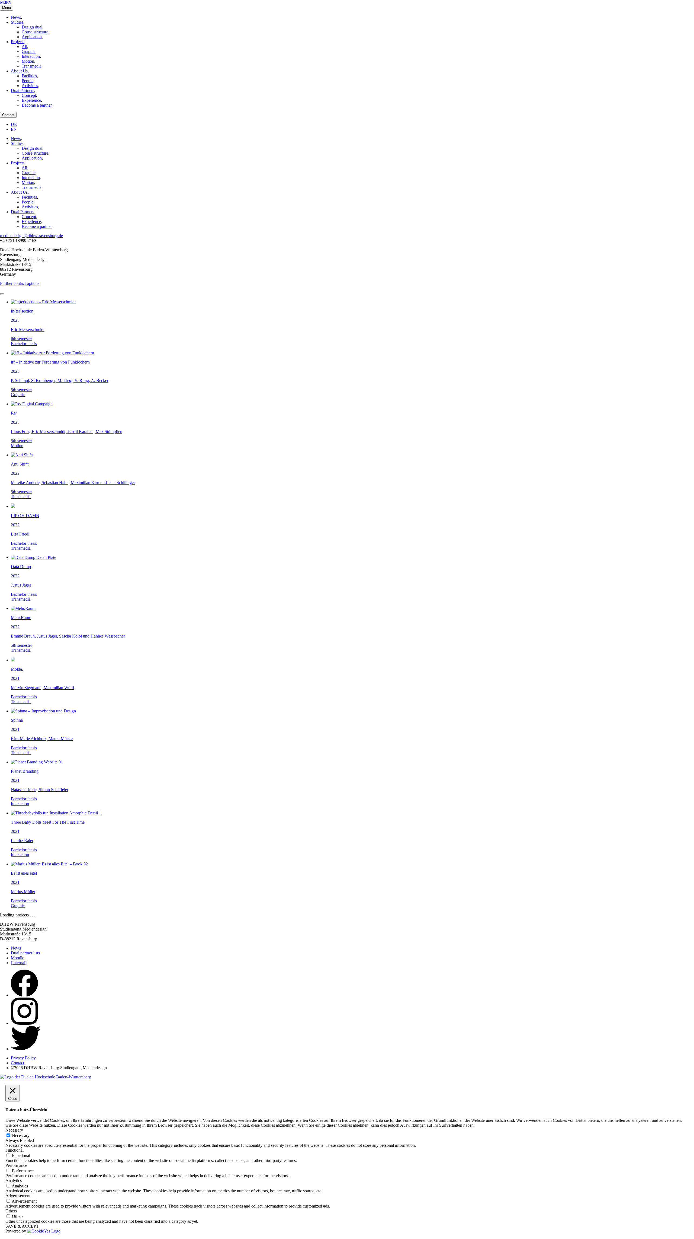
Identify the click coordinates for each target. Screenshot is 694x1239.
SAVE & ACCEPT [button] (22, 1226)
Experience (31, 100)
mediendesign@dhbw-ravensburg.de (31, 235)
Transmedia (31, 66)
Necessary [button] (14, 1130)
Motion (28, 61)
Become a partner (37, 105)
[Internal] (19, 962)
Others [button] (11, 1211)
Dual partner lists (25, 953)
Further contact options (19, 283)
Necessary (21, 1135)
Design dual (32, 27)
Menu (6, 8)
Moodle (17, 957)
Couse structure (35, 32)
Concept (29, 95)
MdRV (6, 2)
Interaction (31, 56)
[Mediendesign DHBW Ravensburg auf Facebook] (24, 995)
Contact (8, 115)
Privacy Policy (23, 1058)
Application (32, 36)
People (27, 80)
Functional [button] (14, 1150)
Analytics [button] (13, 1180)
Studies (17, 22)
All (24, 46)
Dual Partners (22, 90)
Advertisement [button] (17, 1195)
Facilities (29, 76)
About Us (19, 71)
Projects (17, 41)
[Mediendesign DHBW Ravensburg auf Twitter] (26, 1048)
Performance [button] (16, 1165)
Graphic (29, 51)
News (16, 17)
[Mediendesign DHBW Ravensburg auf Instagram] (24, 1023)
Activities (30, 85)
